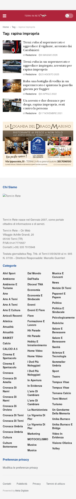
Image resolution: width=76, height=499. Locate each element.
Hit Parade (33, 330)
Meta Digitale (22, 490)
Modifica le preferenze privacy (20, 467)
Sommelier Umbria (58, 363)
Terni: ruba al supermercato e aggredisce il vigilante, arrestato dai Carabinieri (47, 46)
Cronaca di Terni (13, 415)
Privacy (37, 483)
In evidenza (34, 385)
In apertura (34, 380)
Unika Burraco (61, 419)
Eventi (31, 304)
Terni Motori (59, 398)
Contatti (7, 483)
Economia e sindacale (34, 297)
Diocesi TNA (35, 284)
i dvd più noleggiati (33, 363)
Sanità (56, 347)
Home (6, 26)
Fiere (30, 315)
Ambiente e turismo (10, 286)
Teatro (56, 376)
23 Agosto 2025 (50, 74)
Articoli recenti (12, 315)
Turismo (57, 404)
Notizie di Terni (61, 288)
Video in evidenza (58, 435)
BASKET (8, 338)
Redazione (31, 54)
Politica (57, 303)
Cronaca (8, 373)
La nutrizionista (37, 409)
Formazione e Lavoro (36, 323)
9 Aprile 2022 (49, 93)
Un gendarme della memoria (61, 411)
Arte (5, 293)
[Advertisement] (38, 4)
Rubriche (58, 323)
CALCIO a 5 (10, 349)
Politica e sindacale (58, 310)
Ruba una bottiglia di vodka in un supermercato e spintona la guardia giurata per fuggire (48, 85)
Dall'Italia (33, 279)
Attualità (8, 326)
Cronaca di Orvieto (10, 407)
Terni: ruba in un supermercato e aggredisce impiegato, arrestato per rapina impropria (47, 65)
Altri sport (9, 273)
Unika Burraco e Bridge (62, 426)
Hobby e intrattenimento (37, 343)
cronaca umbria (13, 432)
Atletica (7, 321)
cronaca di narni (10, 389)
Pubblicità (22, 483)
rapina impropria (26, 26)
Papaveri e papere (58, 295)
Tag (13, 26)
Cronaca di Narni (10, 398)
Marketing (33, 433)
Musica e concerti (58, 275)
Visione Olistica (62, 443)
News (55, 282)
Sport (55, 371)
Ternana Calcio (61, 393)
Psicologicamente (63, 317)
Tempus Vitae (60, 382)
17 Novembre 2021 (52, 113)
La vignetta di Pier (36, 417)
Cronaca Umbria (13, 426)
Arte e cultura (11, 310)
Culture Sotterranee (10, 444)
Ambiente (9, 279)
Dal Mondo (34, 273)
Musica (32, 444)
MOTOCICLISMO (37, 439)
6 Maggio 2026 (49, 54)
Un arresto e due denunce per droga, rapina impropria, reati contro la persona (44, 104)
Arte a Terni (10, 299)
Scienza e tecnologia (59, 354)
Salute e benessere (58, 330)
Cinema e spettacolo (9, 356)
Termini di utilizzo (55, 483)
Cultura (7, 437)
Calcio (7, 343)
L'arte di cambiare (33, 393)
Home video (35, 350)
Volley (56, 448)
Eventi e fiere (36, 310)
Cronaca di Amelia (10, 380)
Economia (33, 290)
